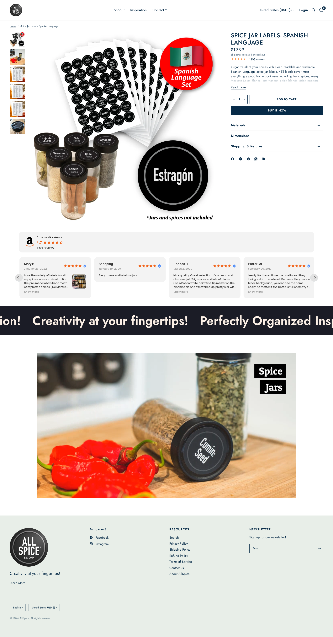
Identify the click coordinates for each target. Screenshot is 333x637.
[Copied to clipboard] (264, 159)
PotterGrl (238, 264)
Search (174, 537)
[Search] (313, 10)
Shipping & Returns (246, 146)
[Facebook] (233, 159)
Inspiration (138, 10)
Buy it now (277, 110)
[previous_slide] (19, 278)
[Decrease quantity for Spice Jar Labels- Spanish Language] (234, 99)
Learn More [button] (18, 583)
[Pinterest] (249, 159)
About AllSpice (179, 573)
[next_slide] (314, 278)
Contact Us (176, 567)
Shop (118, 10)
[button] (163, 292)
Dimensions (240, 135)
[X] (241, 159)
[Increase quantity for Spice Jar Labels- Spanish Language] (244, 99)
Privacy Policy (178, 543)
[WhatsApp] (256, 159)
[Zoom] (211, 40)
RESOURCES (179, 529)
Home (13, 26)
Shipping (236, 55)
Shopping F (90, 264)
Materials (238, 125)
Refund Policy (178, 555)
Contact (158, 10)
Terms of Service (180, 561)
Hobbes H (163, 264)
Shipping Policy (179, 549)
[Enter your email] (319, 548)
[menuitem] (119, 10)
